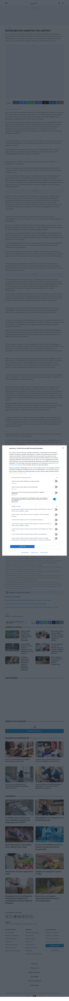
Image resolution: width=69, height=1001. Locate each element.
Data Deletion (25, 552)
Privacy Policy (44, 552)
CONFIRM (22, 546)
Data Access (34, 552)
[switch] (55, 481)
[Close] (63, 448)
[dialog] (34, 500)
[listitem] (34, 477)
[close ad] (34, 996)
